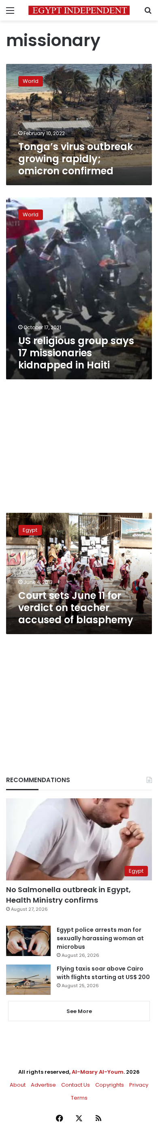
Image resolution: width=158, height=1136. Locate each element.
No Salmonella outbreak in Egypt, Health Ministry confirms (68, 894)
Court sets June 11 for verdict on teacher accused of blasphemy (75, 607)
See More (79, 1011)
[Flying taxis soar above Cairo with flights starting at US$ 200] (28, 980)
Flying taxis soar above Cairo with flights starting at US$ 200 (103, 973)
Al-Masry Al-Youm (98, 1072)
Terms (79, 1098)
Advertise (43, 1085)
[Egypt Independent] (79, 10)
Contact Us (75, 1085)
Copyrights (109, 1085)
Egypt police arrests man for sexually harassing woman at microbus (100, 938)
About (18, 1085)
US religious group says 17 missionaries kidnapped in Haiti (76, 353)
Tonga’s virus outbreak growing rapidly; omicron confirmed (75, 159)
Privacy (138, 1085)
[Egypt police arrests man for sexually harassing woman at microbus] (28, 941)
